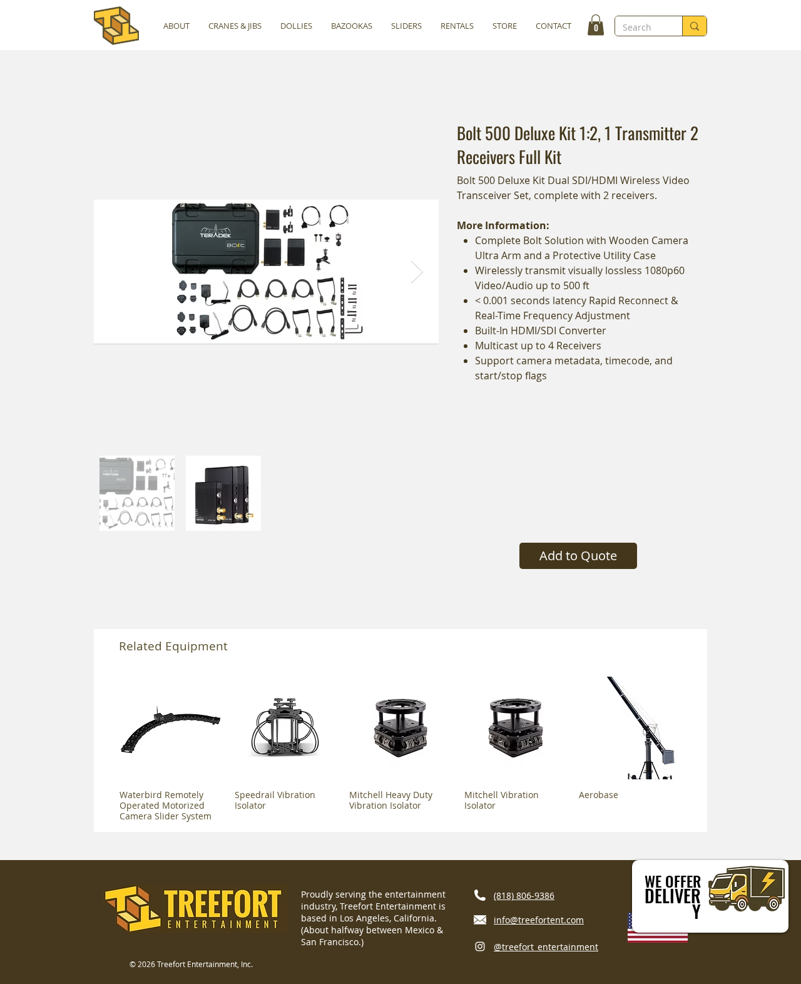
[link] (596, 24)
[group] (400, 749)
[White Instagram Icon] (480, 946)
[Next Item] (417, 272)
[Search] (694, 26)
